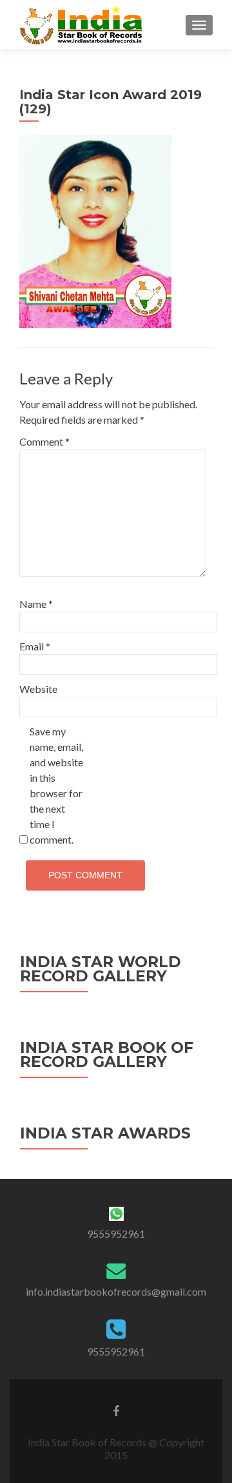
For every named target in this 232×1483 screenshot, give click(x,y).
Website (38, 689)
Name (36, 604)
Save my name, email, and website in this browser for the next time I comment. (56, 785)
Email (34, 646)
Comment (44, 441)
